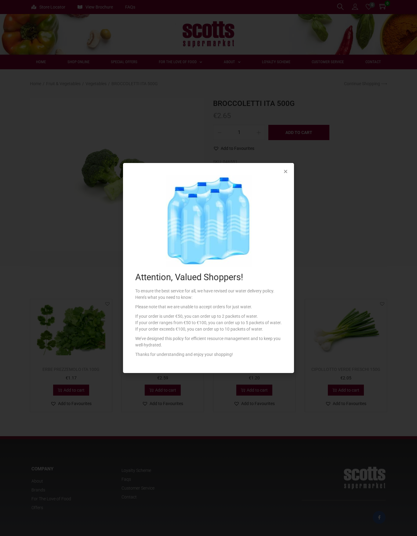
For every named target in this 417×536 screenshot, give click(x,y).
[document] (208, 268)
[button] (285, 171)
